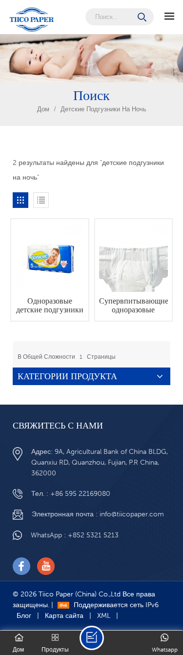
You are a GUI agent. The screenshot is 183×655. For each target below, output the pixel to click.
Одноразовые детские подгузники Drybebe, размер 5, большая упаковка (50, 305)
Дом (43, 109)
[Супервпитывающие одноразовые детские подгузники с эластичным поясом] (133, 257)
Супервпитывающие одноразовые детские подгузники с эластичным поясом (133, 305)
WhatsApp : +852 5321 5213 (75, 535)
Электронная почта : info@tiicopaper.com (98, 514)
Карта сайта (64, 615)
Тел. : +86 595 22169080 (70, 493)
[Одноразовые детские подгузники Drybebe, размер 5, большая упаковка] (49, 257)
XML (103, 615)
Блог (24, 615)
